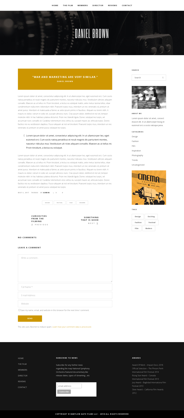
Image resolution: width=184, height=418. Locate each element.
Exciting (151, 216)
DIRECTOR (22, 375)
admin (46, 193)
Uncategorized (138, 165)
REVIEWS (22, 381)
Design (47, 203)
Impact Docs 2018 (155, 365)
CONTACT (22, 387)
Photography (137, 155)
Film (71, 203)
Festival (60, 203)
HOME (21, 358)
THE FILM (22, 364)
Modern (82, 203)
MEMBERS (22, 370)
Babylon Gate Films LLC (84, 414)
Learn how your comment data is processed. (71, 327)
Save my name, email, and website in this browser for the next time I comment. (55, 310)
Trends (34, 193)
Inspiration (136, 150)
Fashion (135, 141)
